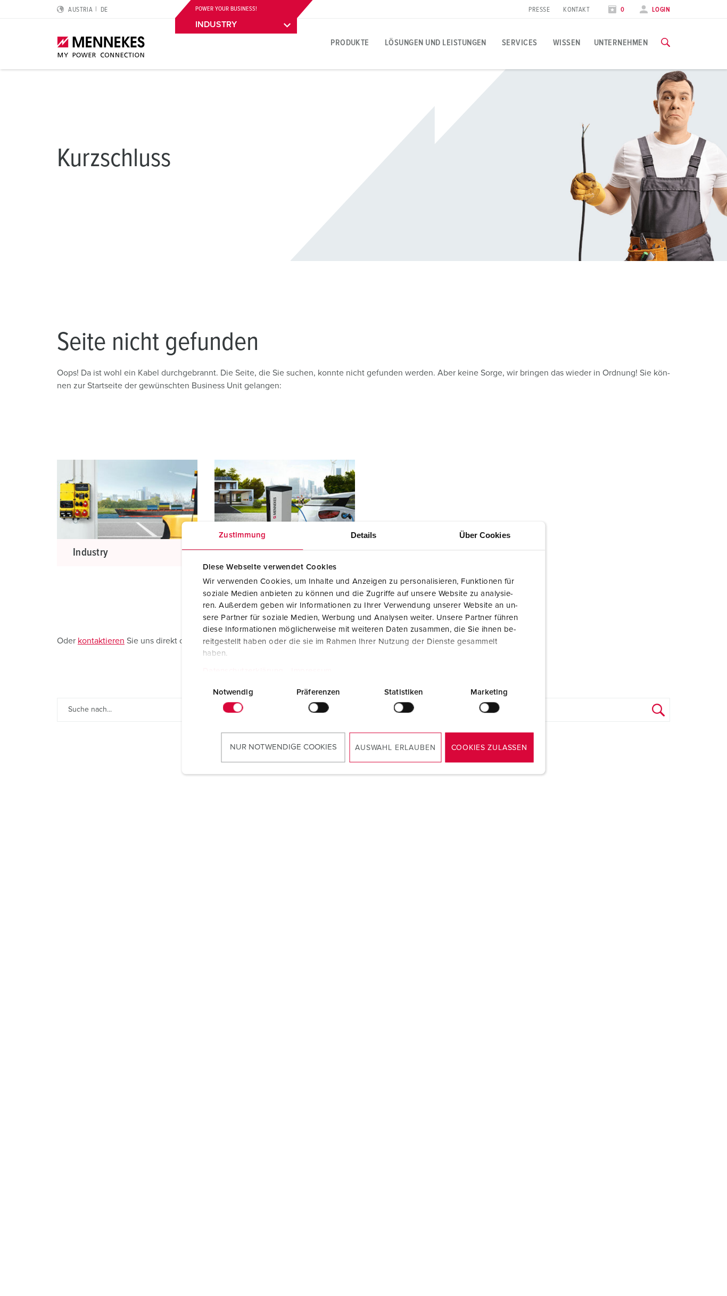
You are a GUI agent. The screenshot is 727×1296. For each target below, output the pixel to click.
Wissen (567, 42)
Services (520, 42)
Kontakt (576, 9)
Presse (539, 9)
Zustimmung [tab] (242, 535)
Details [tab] (364, 535)
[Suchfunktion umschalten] (665, 42)
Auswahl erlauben (395, 748)
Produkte (350, 42)
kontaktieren (101, 641)
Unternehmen (621, 42)
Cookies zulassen (489, 748)
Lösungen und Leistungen (435, 42)
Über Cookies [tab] (484, 535)
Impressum (311, 671)
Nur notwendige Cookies (283, 747)
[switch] (318, 707)
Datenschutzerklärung (242, 671)
